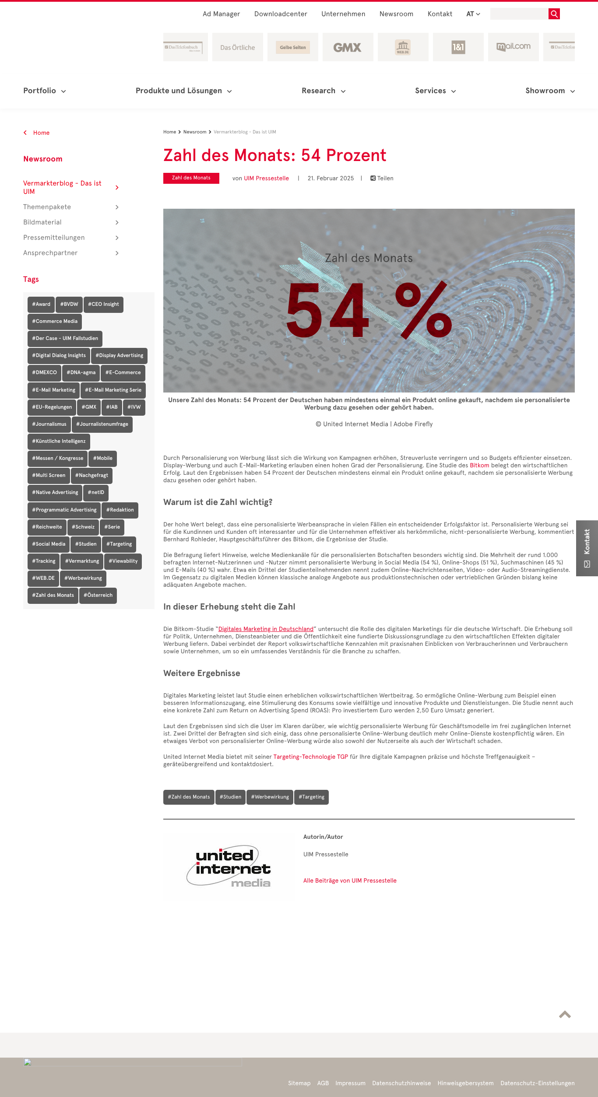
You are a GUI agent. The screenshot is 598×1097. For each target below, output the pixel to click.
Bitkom (479, 465)
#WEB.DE (43, 578)
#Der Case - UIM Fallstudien (65, 339)
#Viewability (123, 561)
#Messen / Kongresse (57, 459)
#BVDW (69, 304)
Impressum (350, 1083)
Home (41, 133)
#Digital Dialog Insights (59, 356)
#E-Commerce (123, 373)
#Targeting (119, 544)
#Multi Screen (49, 476)
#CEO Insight (103, 304)
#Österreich (98, 595)
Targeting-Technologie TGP (311, 757)
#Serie (112, 527)
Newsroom (397, 14)
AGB (323, 1083)
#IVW (134, 407)
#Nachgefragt (92, 476)
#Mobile (103, 459)
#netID (96, 493)
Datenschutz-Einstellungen (537, 1083)
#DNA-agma (81, 373)
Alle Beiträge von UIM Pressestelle (350, 880)
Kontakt (440, 14)
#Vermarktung (82, 561)
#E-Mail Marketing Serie (113, 390)
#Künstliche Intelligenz (59, 441)
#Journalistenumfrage (102, 424)
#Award (41, 304)
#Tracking (43, 561)
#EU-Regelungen (52, 407)
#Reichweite (47, 527)
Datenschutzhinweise (401, 1083)
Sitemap (299, 1083)
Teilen (382, 178)
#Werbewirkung (83, 578)
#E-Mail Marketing (53, 390)
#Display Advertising (119, 356)
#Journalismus (49, 424)
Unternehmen (343, 14)
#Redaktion (120, 510)
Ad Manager (221, 14)
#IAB (112, 407)
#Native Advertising (55, 493)
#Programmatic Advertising (64, 510)
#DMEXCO (44, 373)
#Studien (85, 544)
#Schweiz (83, 527)
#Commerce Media (54, 322)
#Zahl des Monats (53, 595)
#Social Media (48, 544)
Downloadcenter (280, 14)
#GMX (88, 407)
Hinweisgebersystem (466, 1083)
